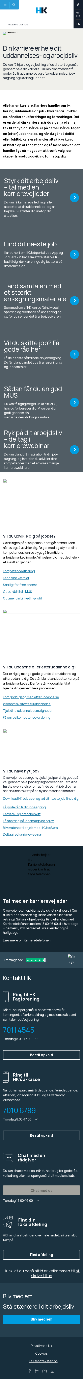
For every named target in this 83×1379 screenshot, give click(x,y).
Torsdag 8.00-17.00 (17, 1039)
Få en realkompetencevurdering (26, 717)
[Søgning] (14, 4)
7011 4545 (18, 1030)
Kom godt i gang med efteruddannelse (31, 697)
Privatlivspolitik (41, 1346)
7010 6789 (19, 1110)
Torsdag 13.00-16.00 (18, 1200)
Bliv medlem (41, 1319)
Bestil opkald (41, 1055)
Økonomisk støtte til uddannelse (27, 704)
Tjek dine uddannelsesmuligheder (28, 710)
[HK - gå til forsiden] (41, 10)
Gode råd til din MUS (17, 591)
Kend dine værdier (16, 578)
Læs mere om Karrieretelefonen (27, 940)
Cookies (41, 1353)
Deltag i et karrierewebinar (22, 834)
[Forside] (4, 24)
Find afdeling (41, 1254)
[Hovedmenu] (4, 4)
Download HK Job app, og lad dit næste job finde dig (41, 798)
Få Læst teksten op (43, 1361)
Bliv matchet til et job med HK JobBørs (30, 828)
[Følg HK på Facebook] (30, 1371)
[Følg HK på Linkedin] (37, 1371)
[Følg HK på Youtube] (52, 1371)
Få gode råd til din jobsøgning (24, 807)
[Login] (78, 4)
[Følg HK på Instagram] (45, 1371)
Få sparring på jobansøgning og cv (28, 821)
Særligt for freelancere (20, 585)
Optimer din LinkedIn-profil (22, 598)
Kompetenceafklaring (19, 571)
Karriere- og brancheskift (21, 814)
